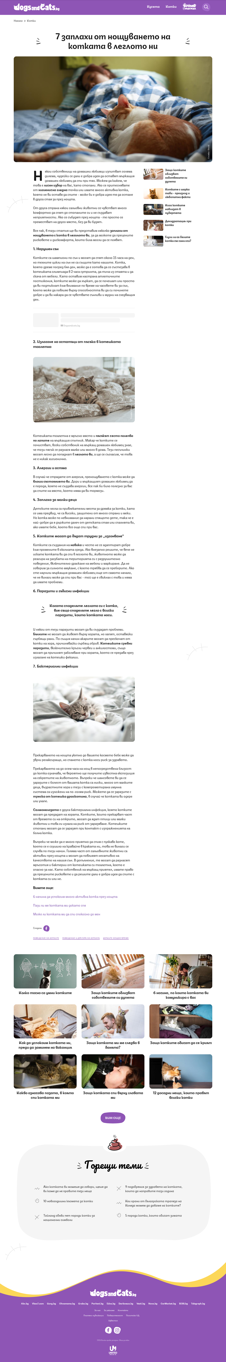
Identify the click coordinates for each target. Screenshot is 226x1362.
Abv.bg (25, 1303)
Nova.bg (152, 1303)
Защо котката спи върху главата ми (113, 1095)
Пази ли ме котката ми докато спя (59, 905)
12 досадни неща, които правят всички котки (181, 1095)
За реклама (109, 1310)
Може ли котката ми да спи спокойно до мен (66, 913)
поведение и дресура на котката (81, 938)
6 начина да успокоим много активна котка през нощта (75, 896)
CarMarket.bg (168, 1303)
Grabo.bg (83, 1303)
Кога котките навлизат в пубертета (175, 209)
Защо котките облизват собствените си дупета (176, 175)
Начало (18, 20)
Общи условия (124, 1340)
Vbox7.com (38, 1303)
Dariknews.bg (126, 1303)
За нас (97, 1310)
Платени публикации (94, 1315)
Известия (113, 1320)
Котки (171, 6)
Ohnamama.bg (67, 1303)
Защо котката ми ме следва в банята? (113, 1044)
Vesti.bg (140, 1303)
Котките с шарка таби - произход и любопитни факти (177, 193)
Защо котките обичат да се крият (181, 1042)
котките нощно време (116, 938)
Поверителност (115, 1315)
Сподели (37, 927)
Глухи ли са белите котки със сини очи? (178, 239)
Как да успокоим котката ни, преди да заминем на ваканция (45, 1044)
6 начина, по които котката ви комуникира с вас (180, 995)
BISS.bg (183, 1303)
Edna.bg (111, 1303)
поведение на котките (46, 938)
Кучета (153, 6)
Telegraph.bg (198, 1303)
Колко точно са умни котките (45, 992)
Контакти (123, 1310)
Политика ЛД (132, 1315)
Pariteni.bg (97, 1303)
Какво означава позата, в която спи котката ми (45, 1095)
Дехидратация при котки (178, 223)
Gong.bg (51, 1303)
